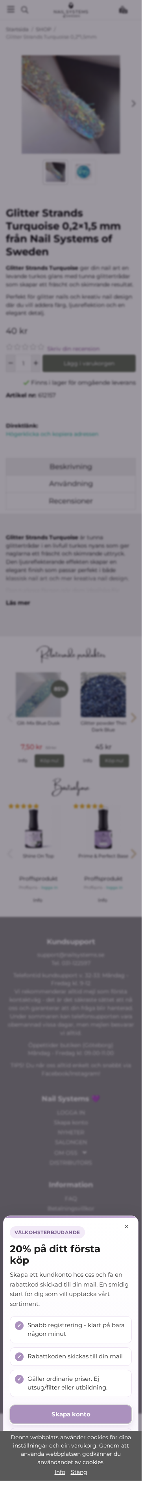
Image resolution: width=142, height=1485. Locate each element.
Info (60, 1472)
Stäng (79, 1472)
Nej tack (71, 1437)
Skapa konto (71, 1414)
